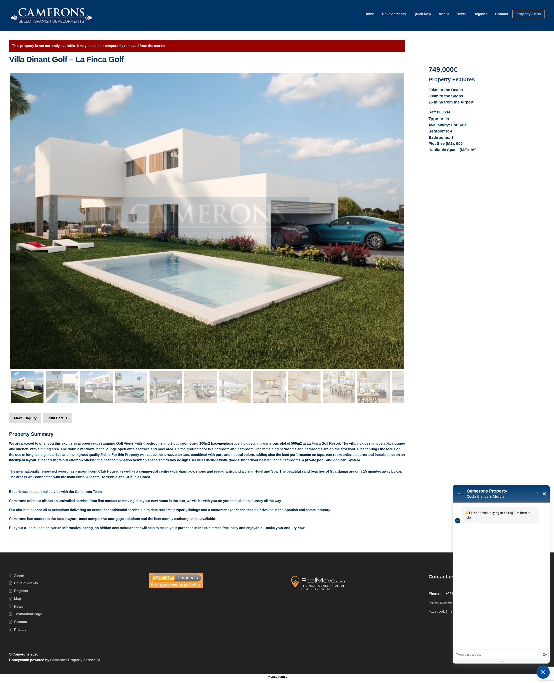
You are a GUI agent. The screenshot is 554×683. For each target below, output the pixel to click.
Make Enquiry (25, 418)
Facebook (436, 611)
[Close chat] (543, 672)
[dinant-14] (207, 221)
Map (17, 599)
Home (369, 14)
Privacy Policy (277, 676)
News (461, 14)
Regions (480, 14)
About (444, 14)
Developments (394, 14)
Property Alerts (528, 14)
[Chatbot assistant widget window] (501, 574)
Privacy (20, 629)
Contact (501, 14)
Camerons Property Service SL (75, 660)
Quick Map (422, 14)
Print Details (57, 418)
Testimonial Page (28, 614)
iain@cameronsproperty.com (452, 602)
